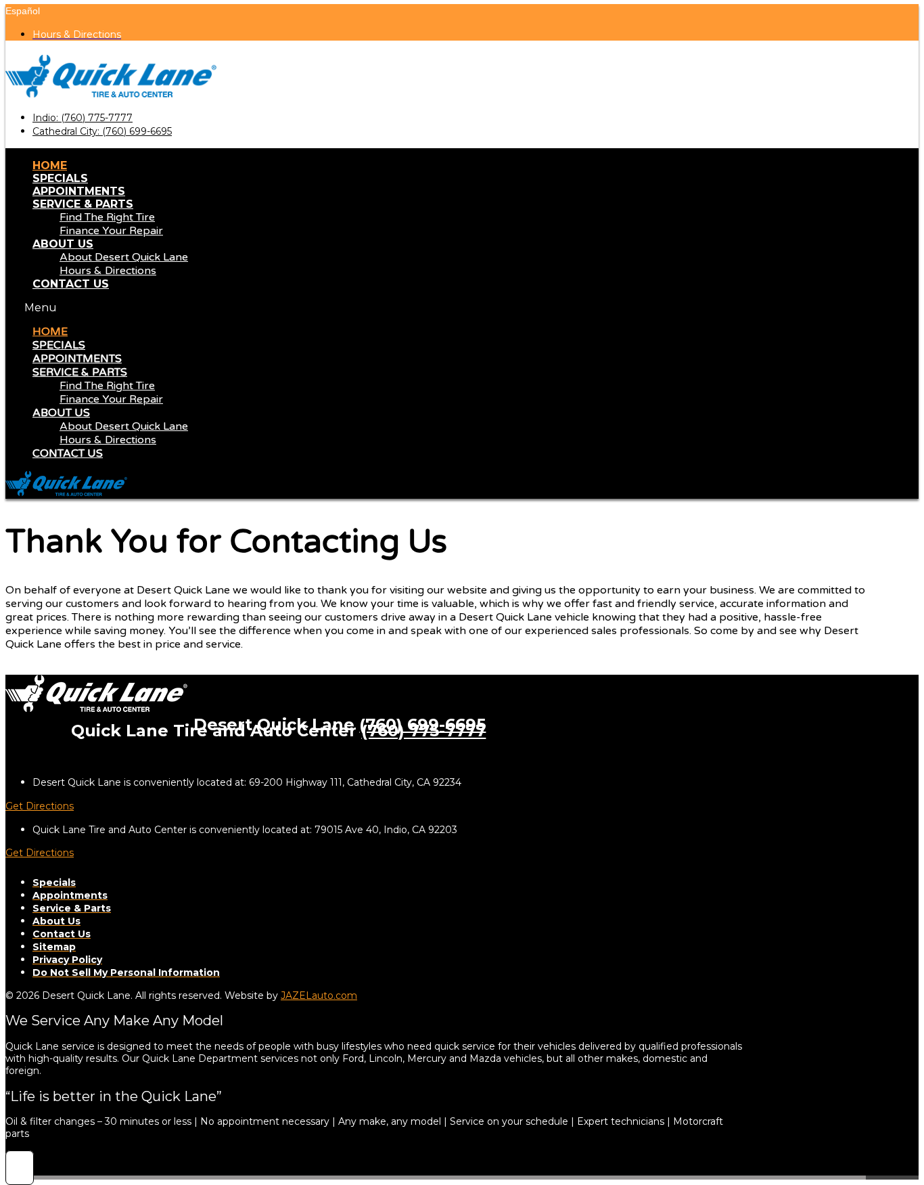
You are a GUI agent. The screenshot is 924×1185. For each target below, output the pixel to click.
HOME (50, 331)
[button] (435, 307)
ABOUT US (62, 244)
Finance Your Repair (111, 231)
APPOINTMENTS (77, 358)
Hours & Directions (108, 440)
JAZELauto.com (319, 995)
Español (22, 10)
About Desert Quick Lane (124, 257)
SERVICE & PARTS (82, 204)
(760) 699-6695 (137, 131)
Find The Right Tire (107, 217)
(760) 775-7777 (97, 118)
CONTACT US (70, 283)
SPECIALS (58, 345)
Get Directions (39, 806)
